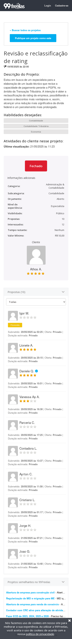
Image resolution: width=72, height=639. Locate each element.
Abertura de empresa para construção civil (30, 592)
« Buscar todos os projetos (25, 30)
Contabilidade (36, 120)
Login (47, 5)
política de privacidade (40, 634)
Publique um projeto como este (33, 38)
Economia (36, 131)
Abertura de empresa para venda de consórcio (32, 604)
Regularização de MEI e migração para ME (30, 598)
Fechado (36, 166)
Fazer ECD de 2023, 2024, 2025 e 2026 (27, 616)
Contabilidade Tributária (36, 126)
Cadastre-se (61, 5)
